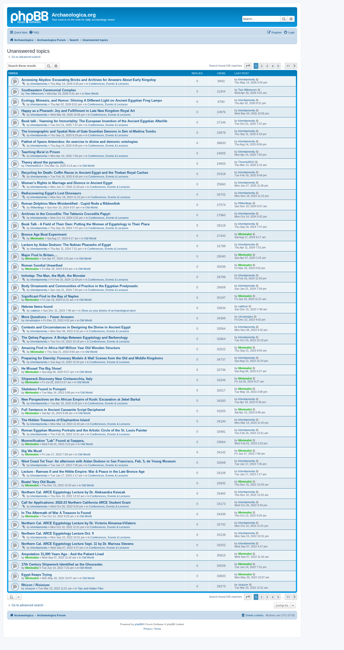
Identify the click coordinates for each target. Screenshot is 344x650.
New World (91, 93)
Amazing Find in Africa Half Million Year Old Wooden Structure (70, 348)
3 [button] (267, 66)
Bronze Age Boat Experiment (43, 234)
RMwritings (37, 207)
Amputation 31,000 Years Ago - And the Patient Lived (62, 554)
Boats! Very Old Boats (38, 482)
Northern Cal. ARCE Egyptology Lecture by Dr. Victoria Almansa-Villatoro (78, 523)
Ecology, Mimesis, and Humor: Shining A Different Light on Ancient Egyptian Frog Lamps (91, 100)
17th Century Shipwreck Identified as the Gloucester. (62, 564)
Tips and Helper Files (91, 588)
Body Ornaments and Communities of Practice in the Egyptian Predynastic (79, 286)
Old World (88, 165)
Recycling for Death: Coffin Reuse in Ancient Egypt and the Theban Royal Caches (84, 173)
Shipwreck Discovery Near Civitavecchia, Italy (56, 379)
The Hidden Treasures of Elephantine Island (55, 420)
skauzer (30, 588)
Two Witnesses (34, 93)
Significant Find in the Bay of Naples (50, 296)
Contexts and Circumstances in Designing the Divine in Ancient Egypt (75, 327)
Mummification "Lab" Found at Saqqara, (52, 441)
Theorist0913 (33, 165)
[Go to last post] (257, 79)
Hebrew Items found (37, 307)
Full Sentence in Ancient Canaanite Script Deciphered (63, 410)
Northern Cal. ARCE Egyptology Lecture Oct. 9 (57, 533)
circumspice (32, 320)
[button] (248, 66)
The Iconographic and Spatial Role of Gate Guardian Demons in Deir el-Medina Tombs (88, 131)
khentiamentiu (38, 83)
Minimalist (37, 238)
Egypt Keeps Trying (36, 575)
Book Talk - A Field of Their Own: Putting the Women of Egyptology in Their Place (85, 224)
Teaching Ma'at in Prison (40, 152)
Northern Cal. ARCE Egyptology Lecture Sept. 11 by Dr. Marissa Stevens (77, 544)
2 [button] (261, 66)
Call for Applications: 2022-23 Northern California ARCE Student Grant (75, 502)
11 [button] (288, 66)
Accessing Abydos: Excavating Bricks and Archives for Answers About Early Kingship (88, 80)
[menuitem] (34, 32)
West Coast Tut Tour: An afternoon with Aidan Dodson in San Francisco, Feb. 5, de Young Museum (98, 461)
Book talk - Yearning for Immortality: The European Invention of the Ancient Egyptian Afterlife (94, 121)
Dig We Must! (31, 451)
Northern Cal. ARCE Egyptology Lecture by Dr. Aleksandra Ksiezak (73, 492)
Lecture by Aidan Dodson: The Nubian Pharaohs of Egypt (66, 245)
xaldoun (35, 310)
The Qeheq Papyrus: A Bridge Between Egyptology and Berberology (74, 337)
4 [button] (272, 66)
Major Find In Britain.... (39, 255)
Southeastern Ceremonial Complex (48, 90)
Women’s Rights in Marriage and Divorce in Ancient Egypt (66, 183)
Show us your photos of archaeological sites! (108, 310)
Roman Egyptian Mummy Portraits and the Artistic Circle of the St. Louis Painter (84, 430)
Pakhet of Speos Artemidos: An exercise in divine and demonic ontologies (79, 142)
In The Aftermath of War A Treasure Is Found (56, 513)
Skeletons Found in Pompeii (43, 389)
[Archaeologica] (30, 16)
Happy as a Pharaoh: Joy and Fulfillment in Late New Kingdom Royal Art (78, 111)
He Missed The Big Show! (41, 368)
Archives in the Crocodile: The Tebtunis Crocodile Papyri (65, 214)
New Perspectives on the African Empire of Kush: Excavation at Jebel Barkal (80, 399)
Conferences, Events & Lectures (109, 83)
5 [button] (278, 66)
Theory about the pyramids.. (43, 162)
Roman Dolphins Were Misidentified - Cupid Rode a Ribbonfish (70, 203)
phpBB (139, 624)
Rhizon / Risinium (35, 585)
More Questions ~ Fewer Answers (47, 317)
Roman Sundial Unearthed (41, 265)
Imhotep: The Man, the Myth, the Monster (53, 276)
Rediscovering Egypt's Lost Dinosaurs (51, 193)
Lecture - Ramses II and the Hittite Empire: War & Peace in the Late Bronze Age (83, 471)
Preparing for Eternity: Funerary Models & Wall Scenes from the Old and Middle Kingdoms (92, 358)
